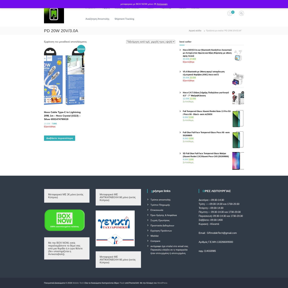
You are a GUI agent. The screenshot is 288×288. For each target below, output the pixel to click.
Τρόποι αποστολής (160, 199)
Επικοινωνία (156, 210)
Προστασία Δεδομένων (162, 225)
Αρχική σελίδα (195, 31)
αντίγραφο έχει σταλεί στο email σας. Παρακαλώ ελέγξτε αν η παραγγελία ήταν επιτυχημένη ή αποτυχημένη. (169, 249)
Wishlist (154, 235)
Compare (155, 241)
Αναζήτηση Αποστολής (98, 19)
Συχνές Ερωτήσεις (160, 220)
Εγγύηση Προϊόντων (161, 230)
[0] (229, 13)
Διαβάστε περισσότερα (59, 138)
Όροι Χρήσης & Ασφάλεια (163, 215)
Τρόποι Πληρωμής (160, 205)
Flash (122, 283)
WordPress (162, 283)
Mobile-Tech (78, 283)
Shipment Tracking (124, 19)
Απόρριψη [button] (162, 4)
